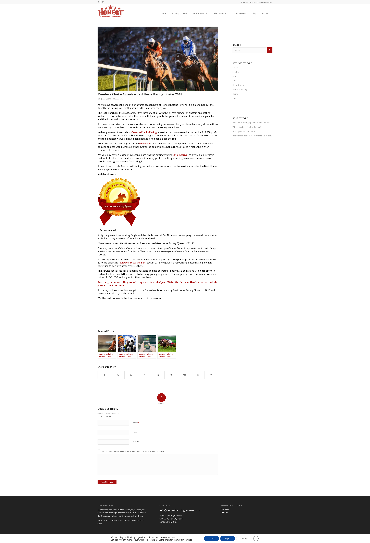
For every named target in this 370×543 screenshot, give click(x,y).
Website (136, 441)
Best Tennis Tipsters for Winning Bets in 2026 (252, 135)
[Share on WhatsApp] (131, 375)
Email (136, 432)
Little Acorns (179, 155)
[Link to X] (103, 2)
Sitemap (224, 512)
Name (136, 422)
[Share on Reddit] (198, 375)
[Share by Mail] (211, 375)
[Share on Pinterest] (144, 375)
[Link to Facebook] (98, 2)
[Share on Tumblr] (171, 375)
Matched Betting (240, 89)
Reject (228, 538)
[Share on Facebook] (104, 375)
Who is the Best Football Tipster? (247, 127)
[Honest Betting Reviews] (111, 10)
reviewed (144, 143)
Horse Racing (238, 85)
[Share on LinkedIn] (157, 375)
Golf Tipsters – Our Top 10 (244, 131)
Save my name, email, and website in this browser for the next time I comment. (133, 451)
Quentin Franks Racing (144, 132)
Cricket (235, 67)
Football (236, 72)
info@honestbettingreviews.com (179, 510)
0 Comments (118, 99)
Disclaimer (225, 509)
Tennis (235, 98)
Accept (211, 538)
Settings (244, 538)
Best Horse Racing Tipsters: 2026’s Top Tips (251, 122)
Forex (235, 76)
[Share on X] (117, 375)
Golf (234, 80)
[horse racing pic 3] (158, 59)
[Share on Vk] (184, 375)
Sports (235, 94)
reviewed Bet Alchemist (133, 262)
